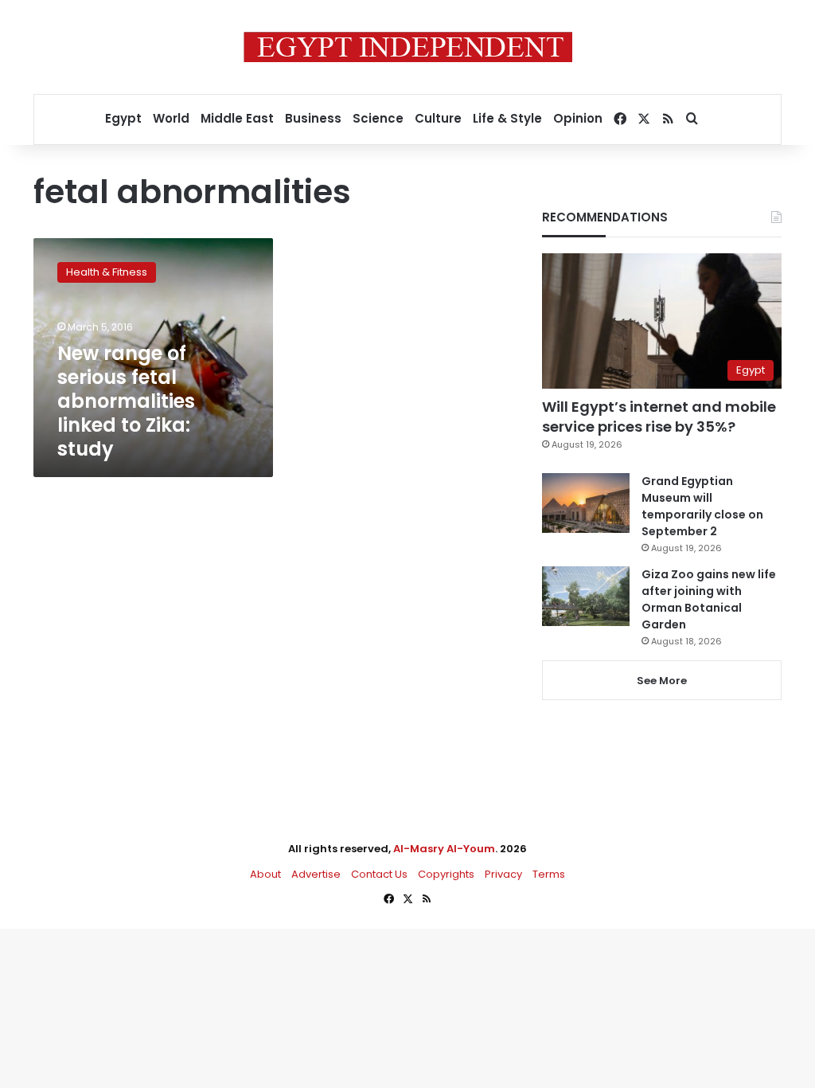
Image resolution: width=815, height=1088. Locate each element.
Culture (438, 118)
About (265, 874)
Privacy (503, 874)
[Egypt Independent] (408, 47)
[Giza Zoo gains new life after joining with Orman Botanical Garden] (586, 596)
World (171, 118)
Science (378, 118)
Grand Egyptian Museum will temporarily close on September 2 (702, 506)
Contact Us (379, 874)
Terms (548, 874)
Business (313, 118)
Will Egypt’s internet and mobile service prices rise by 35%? (659, 416)
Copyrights (446, 874)
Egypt (123, 118)
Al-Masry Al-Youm (444, 848)
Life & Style (507, 118)
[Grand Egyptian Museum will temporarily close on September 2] (586, 503)
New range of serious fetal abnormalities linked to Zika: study (126, 401)
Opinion (577, 118)
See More (662, 680)
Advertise (316, 874)
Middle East (237, 118)
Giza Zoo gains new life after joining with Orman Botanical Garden (708, 599)
